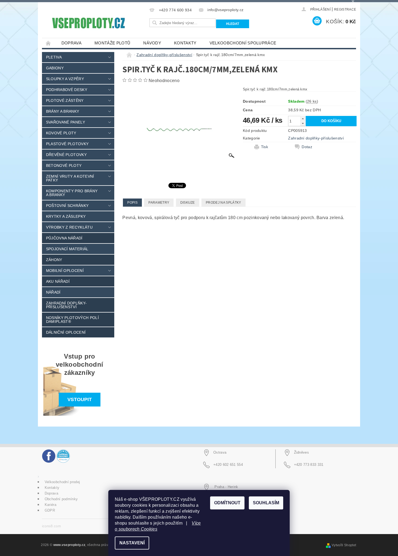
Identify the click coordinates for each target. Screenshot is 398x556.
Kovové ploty (61, 133)
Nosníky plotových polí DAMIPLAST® (72, 320)
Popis (132, 202)
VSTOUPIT (79, 399)
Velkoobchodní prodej (62, 482)
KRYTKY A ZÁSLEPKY (66, 216)
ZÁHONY (54, 260)
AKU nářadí (58, 281)
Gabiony (55, 68)
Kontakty (185, 43)
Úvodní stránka (48, 43)
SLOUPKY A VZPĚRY (65, 79)
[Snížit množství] (302, 123)
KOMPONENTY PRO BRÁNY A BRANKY (71, 193)
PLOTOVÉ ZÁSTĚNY (65, 100)
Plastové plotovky (67, 144)
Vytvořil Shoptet (344, 545)
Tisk (264, 147)
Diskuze (187, 202)
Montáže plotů (112, 43)
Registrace (345, 9)
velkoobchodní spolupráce (243, 43)
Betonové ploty (63, 165)
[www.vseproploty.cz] (88, 23)
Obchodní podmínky (61, 499)
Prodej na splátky (223, 202)
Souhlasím (266, 502)
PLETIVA (54, 57)
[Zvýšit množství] (302, 118)
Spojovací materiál (67, 249)
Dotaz (307, 147)
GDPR (50, 510)
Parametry (158, 202)
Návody (152, 43)
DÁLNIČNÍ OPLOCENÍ (66, 332)
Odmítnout (227, 502)
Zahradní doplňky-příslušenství (66, 305)
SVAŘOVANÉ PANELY (65, 122)
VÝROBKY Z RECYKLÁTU (69, 227)
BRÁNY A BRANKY (62, 111)
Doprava (71, 43)
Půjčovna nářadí (64, 238)
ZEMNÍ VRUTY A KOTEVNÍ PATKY (70, 178)
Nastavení (132, 543)
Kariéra (50, 505)
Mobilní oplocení (65, 270)
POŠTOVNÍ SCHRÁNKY (67, 205)
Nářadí (53, 292)
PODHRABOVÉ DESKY (66, 89)
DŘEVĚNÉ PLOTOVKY (66, 154)
